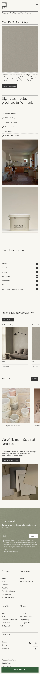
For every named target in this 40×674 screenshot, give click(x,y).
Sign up (34, 536)
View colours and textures (11, 460)
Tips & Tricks (6, 623)
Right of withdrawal (26, 616)
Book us (4, 645)
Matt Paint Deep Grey (24, 13)
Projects (22, 578)
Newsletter (5, 648)
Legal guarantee (25, 623)
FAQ (21, 626)
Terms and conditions (9, 660)
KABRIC (4, 578)
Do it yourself (6, 626)
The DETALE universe (26, 582)
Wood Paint (5, 588)
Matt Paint (12, 13)
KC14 (3, 582)
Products (5, 13)
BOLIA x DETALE (7, 594)
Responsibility (24, 620)
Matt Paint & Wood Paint (9, 620)
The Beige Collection (8, 591)
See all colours (7, 319)
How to (34, 378)
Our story (23, 613)
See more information (9, 86)
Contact (4, 642)
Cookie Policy (6, 663)
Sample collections (8, 597)
